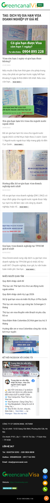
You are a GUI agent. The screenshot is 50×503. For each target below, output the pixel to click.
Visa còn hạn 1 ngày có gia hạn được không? (22, 60)
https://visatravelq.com (19, 482)
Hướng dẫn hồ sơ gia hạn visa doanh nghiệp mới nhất (22, 185)
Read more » (17, 82)
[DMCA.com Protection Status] (9, 489)
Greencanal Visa (27, 499)
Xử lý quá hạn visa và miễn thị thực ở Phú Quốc (24, 299)
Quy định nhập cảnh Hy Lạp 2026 (18, 294)
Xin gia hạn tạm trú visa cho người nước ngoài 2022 (24, 122)
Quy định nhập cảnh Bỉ (13, 281)
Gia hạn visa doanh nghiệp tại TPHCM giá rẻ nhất (23, 247)
